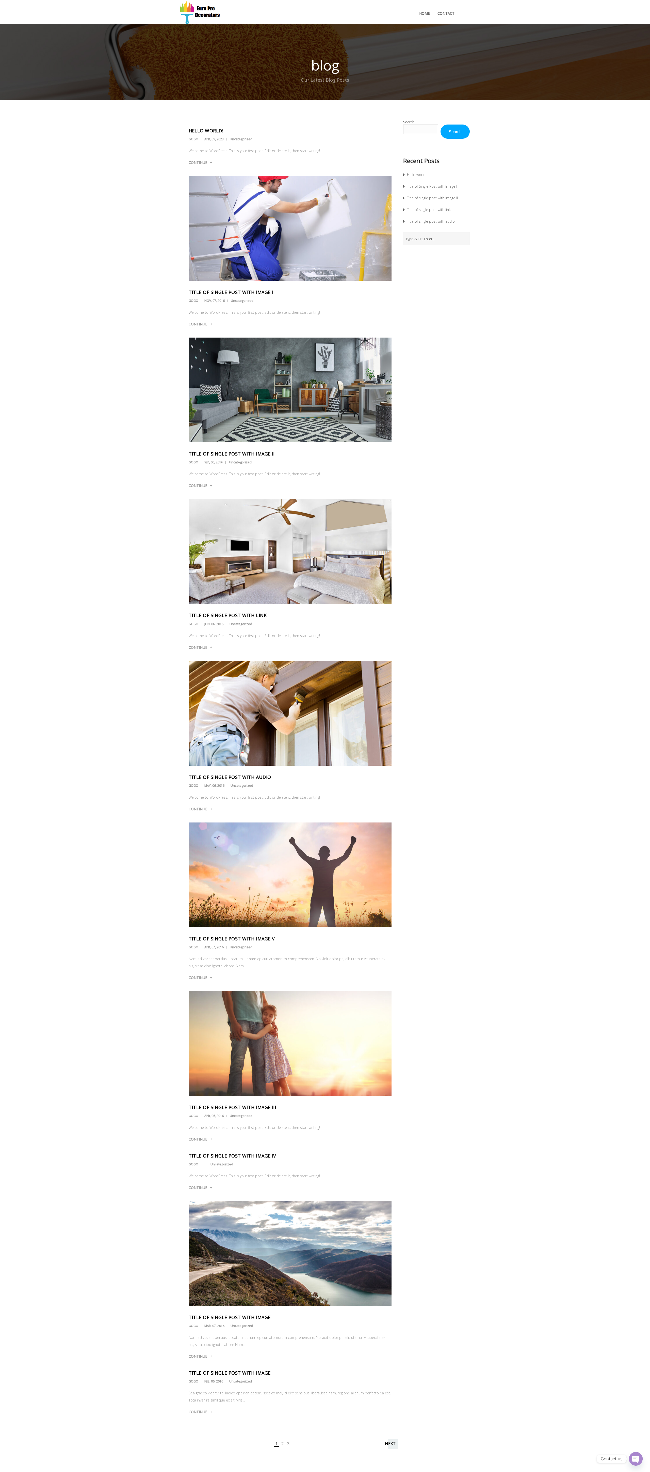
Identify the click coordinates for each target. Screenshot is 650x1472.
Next (390, 1443)
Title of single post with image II (232, 454)
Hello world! (206, 131)
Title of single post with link (228, 615)
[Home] (205, 13)
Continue (198, 162)
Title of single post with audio (230, 777)
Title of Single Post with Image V (232, 939)
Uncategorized (241, 139)
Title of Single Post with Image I (231, 292)
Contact (445, 13)
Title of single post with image (230, 1317)
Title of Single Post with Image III (232, 1107)
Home (424, 13)
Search (408, 121)
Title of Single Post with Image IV (232, 1156)
